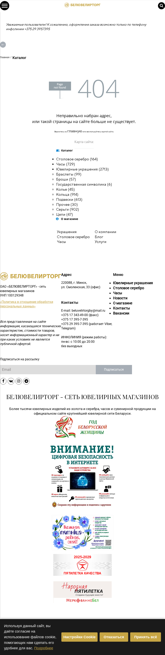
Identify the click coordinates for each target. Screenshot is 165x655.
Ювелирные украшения (133, 283)
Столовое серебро (73, 236)
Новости (120, 298)
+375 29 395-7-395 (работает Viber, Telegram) (86, 326)
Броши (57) (66, 179)
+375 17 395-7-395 (74, 319)
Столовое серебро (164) (77, 159)
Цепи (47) (64, 214)
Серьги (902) (67, 209)
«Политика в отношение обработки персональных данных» (26, 304)
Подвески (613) (69, 199)
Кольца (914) (67, 194)
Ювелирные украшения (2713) (82, 169)
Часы (61, 241)
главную (74, 131)
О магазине (122, 303)
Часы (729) (65, 164)
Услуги (100, 241)
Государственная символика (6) (84, 184)
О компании (105, 231)
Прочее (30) (67, 204)
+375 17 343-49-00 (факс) (80, 315)
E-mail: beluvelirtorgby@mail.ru (83, 310)
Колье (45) (65, 189)
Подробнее (43, 648)
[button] (4, 5)
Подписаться (114, 369)
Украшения (67, 231)
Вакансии (121, 313)
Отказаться (114, 637)
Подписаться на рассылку (19, 359)
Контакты (121, 308)
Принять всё (145, 637)
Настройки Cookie (79, 637)
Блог (99, 236)
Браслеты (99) (68, 174)
